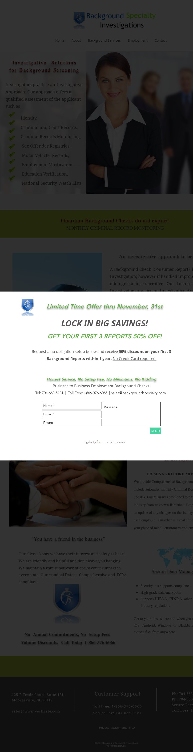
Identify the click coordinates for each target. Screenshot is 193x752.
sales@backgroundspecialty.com (138, 393)
